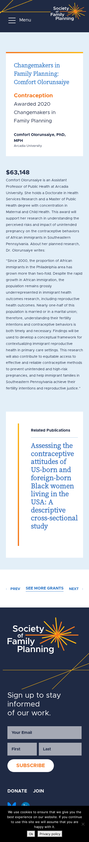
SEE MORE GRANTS (45, 588)
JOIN (38, 791)
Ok (31, 834)
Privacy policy (50, 834)
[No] (82, 824)
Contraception (33, 96)
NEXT (74, 589)
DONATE (17, 791)
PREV (14, 589)
